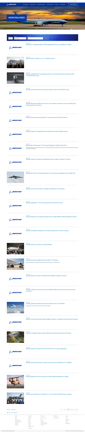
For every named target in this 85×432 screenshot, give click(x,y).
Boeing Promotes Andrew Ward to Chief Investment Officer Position (46, 117)
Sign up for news (73, 4)
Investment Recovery (44, 422)
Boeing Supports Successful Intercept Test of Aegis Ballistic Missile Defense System (51, 216)
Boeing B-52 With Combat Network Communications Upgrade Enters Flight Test (50, 173)
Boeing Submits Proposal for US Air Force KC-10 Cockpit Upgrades (46, 348)
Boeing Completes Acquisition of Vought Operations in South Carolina (47, 230)
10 (69, 409)
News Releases (26, 4)
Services (29, 421)
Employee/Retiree (17, 420)
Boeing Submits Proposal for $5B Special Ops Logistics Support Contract (48, 159)
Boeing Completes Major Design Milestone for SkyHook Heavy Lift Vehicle (48, 333)
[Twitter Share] (13, 412)
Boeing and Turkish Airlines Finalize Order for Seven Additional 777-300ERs (49, 362)
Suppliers (16, 423)
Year (9, 36)
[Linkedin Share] (11, 412)
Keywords (29, 36)
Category (15, 36)
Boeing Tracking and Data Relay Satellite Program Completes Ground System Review (52, 319)
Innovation (29, 423)
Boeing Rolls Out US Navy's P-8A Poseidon (39, 244)
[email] (8, 412)
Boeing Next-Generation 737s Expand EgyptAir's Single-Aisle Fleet (46, 145)
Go (46, 38)
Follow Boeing (62, 4)
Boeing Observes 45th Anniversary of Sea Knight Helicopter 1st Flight (47, 376)
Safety (29, 422)
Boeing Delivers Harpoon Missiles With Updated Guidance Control (46, 275)
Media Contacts (33, 4)
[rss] (16, 412)
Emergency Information (18, 421)
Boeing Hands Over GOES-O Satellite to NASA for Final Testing (45, 189)
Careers (29, 427)
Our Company (30, 428)
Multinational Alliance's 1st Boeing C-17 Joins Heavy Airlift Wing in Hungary (49, 394)
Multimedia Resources (40, 5)
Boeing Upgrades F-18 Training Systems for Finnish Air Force (44, 203)
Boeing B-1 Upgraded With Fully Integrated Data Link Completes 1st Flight (48, 44)
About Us (56, 5)
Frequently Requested (44, 423)
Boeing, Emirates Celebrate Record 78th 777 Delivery (42, 260)
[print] (14, 412)
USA (76, 1)
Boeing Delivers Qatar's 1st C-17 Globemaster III (40, 58)
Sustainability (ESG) (31, 426)
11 (71, 409)
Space (29, 420)
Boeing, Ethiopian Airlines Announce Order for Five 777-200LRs (45, 303)
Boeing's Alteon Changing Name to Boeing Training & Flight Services (47, 131)
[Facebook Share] (9, 412)
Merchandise (17, 422)
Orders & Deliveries (50, 5)
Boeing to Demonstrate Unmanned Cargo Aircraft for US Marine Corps (47, 89)
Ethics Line (42, 420)
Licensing (42, 421)
